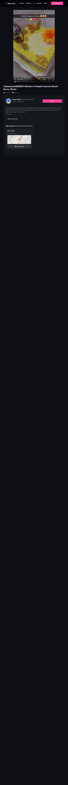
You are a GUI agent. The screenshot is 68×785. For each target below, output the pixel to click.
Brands (21, 3)
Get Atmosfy (57, 3)
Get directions (20, 146)
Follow (52, 101)
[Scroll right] (60, 126)
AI (34, 3)
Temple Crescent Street (24, 126)
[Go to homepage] (10, 3)
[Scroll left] (57, 126)
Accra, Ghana (9, 89)
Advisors (39, 3)
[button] (19, 139)
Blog (45, 3)
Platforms (29, 3)
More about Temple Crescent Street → (16, 112)
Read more (9, 114)
